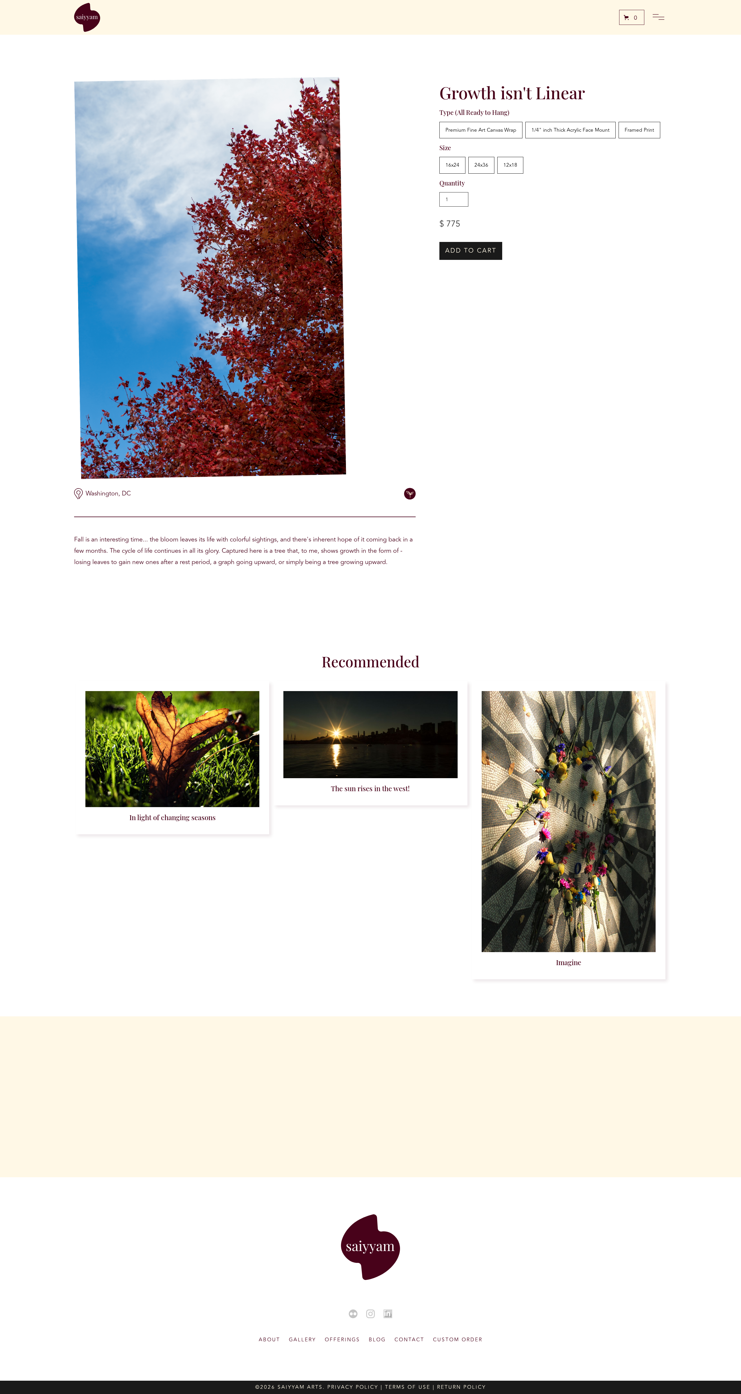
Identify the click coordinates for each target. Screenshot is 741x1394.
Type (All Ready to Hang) (474, 112)
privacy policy (352, 1387)
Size (445, 148)
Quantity (452, 183)
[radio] (480, 130)
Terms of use (407, 1387)
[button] (631, 17)
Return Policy (461, 1387)
